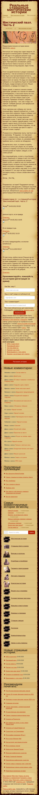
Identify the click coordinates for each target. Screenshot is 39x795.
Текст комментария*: (11, 302)
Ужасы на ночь (23, 776)
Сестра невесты (13, 348)
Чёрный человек (17, 409)
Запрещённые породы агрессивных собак (19, 767)
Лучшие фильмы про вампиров (15, 712)
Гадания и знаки (26, 778)
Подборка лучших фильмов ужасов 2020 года (20, 699)
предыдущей (22, 323)
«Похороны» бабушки (20, 406)
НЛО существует (13, 344)
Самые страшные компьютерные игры (18, 715)
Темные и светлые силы (22, 445)
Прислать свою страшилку (22, 780)
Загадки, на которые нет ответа (18, 354)
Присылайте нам (9, 789)
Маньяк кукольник (19, 454)
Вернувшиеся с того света (16, 352)
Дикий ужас (17, 376)
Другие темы (7, 780)
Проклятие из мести (20, 432)
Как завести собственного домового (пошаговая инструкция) (17, 492)
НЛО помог (18, 461)
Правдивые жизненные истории (16, 771)
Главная (5, 15)
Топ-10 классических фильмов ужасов (18, 691)
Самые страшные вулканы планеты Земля (19, 477)
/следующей (31, 323)
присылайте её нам (26, 191)
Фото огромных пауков (13, 746)
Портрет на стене (13, 350)
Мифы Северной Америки (14, 756)
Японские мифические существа (16, 753)
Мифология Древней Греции (15, 749)
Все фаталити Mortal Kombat (15, 473)
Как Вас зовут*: (10, 286)
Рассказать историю (20, 361)
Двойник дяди (10, 488)
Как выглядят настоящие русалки (16, 742)
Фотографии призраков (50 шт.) (15, 735)
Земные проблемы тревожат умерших (20, 519)
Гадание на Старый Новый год (15, 728)
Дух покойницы (10, 480)
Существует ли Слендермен (15, 731)
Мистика (15, 776)
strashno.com (20, 782)
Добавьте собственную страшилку (15, 319)
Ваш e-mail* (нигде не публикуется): (17, 294)
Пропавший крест (13, 346)
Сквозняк (17, 425)
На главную (7, 776)
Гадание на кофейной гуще (14, 674)
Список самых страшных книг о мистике (18, 763)
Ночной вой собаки (20, 429)
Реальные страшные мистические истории (19, 8)
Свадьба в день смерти (21, 385)
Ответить (6, 217)
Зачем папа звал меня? (22, 388)
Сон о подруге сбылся (13, 484)
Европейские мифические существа (17, 760)
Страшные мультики (12, 703)
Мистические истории (17, 15)
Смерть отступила (21, 457)
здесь (12, 48)
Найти (32, 532)
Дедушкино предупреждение (25, 392)
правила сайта (29, 310)
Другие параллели (11, 496)
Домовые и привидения (11, 778)
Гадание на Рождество (13, 719)
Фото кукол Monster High (13, 738)
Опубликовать (19, 313)
